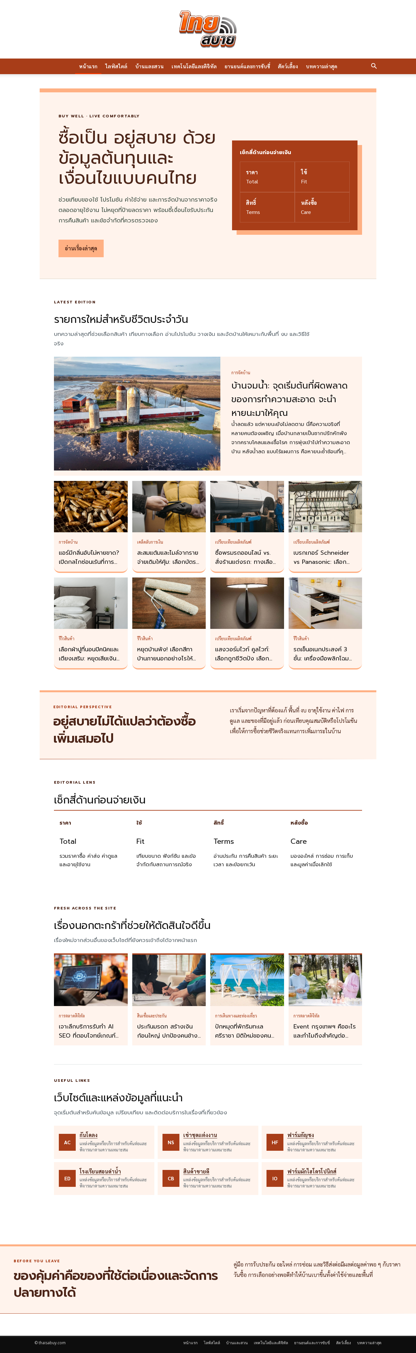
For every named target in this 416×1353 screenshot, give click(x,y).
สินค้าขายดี (196, 1171)
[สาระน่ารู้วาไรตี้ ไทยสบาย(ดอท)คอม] (208, 29)
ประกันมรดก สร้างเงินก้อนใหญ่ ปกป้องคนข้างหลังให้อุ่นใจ (167, 1035)
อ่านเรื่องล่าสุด (81, 248)
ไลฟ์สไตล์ (116, 66)
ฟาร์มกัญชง (300, 1135)
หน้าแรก (88, 66)
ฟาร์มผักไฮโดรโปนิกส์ (311, 1171)
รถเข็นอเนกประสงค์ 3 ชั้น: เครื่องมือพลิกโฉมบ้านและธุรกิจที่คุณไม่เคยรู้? (323, 663)
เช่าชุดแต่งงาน (200, 1135)
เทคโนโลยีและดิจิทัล (194, 66)
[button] (374, 66)
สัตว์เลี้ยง (288, 66)
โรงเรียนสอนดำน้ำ (100, 1171)
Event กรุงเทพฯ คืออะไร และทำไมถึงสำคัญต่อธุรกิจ (324, 1035)
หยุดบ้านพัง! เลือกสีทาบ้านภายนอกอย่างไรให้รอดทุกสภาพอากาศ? (165, 658)
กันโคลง (89, 1135)
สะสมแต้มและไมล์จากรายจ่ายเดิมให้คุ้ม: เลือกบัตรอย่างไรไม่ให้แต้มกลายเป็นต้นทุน (167, 566)
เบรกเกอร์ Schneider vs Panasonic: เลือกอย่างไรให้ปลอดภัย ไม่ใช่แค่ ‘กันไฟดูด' (323, 566)
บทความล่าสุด (321, 66)
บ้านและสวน (149, 66)
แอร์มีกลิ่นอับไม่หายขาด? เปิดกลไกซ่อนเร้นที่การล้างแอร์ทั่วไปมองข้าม (89, 562)
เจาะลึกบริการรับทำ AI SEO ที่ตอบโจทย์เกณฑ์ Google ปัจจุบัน (87, 1035)
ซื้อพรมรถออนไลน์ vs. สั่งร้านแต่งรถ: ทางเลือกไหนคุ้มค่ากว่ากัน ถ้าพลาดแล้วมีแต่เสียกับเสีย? (247, 566)
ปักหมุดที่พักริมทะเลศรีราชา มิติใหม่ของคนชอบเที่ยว (243, 1035)
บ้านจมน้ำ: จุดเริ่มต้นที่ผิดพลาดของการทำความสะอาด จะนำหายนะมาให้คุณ (289, 399)
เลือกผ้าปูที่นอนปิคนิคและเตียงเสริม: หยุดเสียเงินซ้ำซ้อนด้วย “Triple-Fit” (91, 658)
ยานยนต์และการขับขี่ (247, 66)
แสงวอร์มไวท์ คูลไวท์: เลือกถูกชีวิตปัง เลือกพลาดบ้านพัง (242, 658)
